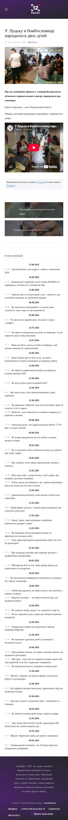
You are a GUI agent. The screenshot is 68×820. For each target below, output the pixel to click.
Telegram (11, 186)
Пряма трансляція (43, 814)
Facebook (41, 182)
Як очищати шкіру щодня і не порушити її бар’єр (35, 610)
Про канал (14, 815)
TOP (21, 205)
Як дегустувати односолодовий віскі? (29, 383)
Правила (12, 809)
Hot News (32, 42)
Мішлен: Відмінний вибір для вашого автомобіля (34, 736)
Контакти (54, 809)
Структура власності (33, 809)
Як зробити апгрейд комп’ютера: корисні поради (35, 714)
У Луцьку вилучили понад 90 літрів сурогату (31, 230)
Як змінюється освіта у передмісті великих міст (34, 666)
